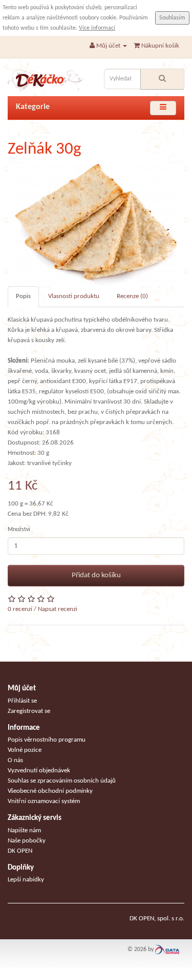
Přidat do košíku (96, 575)
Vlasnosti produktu (73, 296)
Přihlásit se (22, 701)
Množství (19, 529)
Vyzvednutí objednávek (39, 770)
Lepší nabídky (26, 879)
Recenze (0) (132, 296)
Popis (23, 296)
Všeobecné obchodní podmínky (50, 791)
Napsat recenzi (57, 609)
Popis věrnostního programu (47, 739)
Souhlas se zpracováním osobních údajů (62, 780)
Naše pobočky (27, 840)
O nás (15, 760)
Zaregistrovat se (29, 711)
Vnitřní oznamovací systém (44, 801)
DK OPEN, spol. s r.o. (157, 918)
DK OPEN (20, 851)
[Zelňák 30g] (96, 225)
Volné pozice (24, 750)
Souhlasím (172, 18)
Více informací (97, 28)
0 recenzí (20, 609)
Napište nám (24, 830)
